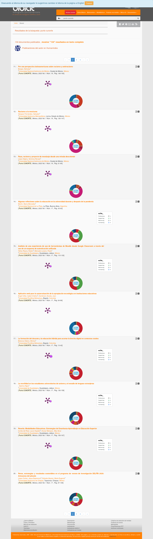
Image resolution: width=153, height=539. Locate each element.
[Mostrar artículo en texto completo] (136, 66)
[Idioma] (136, 24)
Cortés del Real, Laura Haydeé (29, 431)
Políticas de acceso (117, 522)
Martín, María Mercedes (26, 204)
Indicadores (70, 526)
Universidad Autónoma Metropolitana (32, 116)
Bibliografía (114, 524)
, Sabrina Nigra (23, 386)
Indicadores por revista (74, 530)
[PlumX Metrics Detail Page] (47, 83)
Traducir (89, 3)
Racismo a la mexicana (27, 111)
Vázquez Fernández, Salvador (29, 114)
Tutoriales (27, 528)
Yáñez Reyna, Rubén (25, 251)
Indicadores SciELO (73, 528)
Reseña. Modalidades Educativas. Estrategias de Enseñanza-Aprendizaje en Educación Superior (57, 428)
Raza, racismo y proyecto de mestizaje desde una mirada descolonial (46, 156)
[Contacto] (129, 24)
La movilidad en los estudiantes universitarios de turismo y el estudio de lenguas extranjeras (56, 383)
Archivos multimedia (117, 528)
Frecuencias (71, 524)
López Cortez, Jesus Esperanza (29, 478)
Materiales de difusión (30, 530)
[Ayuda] (126, 24)
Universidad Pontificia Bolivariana (30, 298)
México (66, 71)
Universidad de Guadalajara (29, 253)
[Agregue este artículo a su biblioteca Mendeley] (138, 66)
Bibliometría (90, 12)
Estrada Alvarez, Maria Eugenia (53, 478)
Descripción (71, 520)
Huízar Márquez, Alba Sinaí (51, 431)
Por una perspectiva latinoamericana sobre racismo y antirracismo (45, 66)
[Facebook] (120, 24)
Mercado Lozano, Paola (43, 251)
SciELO (26, 526)
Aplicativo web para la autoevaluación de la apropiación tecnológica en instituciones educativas (57, 293)
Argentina (63, 206)
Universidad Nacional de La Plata (30, 206)
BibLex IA (123, 12)
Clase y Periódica (29, 522)
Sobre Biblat (81, 12)
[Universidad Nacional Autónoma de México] (136, 8)
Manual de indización (30, 524)
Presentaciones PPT (117, 526)
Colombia (52, 298)
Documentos (131, 12)
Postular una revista (112, 12)
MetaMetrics (100, 12)
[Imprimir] (132, 24)
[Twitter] (123, 24)
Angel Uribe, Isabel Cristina (27, 296)
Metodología (71, 522)
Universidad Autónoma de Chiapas (31, 480)
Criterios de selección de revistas (121, 520)
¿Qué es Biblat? (28, 520)
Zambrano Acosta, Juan (47, 296)
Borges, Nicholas (24, 69)
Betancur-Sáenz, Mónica (27, 341)
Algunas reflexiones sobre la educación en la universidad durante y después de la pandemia (56, 201)
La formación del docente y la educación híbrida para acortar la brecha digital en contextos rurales (58, 338)
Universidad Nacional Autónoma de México (34, 71)
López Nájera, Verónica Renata (29, 159)
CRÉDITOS (113, 536)
